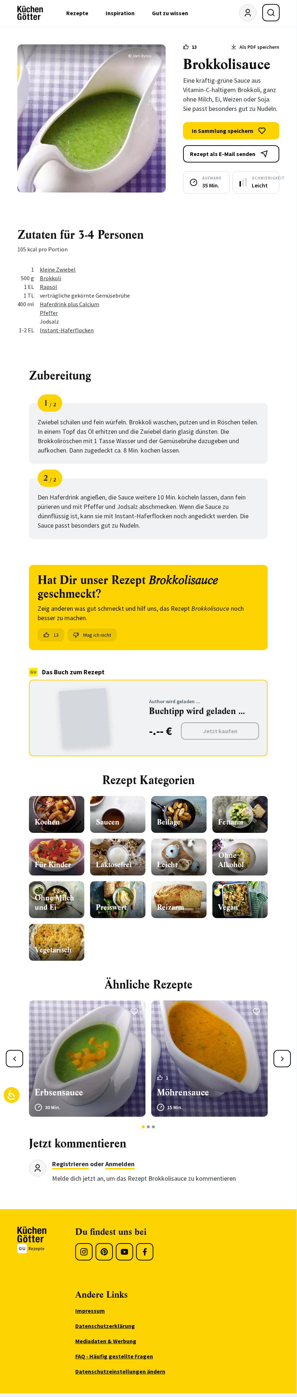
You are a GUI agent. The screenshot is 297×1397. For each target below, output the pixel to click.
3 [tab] (153, 1126)
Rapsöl (48, 286)
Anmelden (120, 1164)
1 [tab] (143, 1126)
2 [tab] (148, 1126)
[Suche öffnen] (271, 12)
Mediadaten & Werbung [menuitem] (105, 1341)
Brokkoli (50, 278)
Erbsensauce (59, 1092)
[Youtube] (124, 1251)
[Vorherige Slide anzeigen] (14, 1058)
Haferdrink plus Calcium (69, 304)
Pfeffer (49, 312)
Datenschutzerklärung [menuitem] (105, 1325)
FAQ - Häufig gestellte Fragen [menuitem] (114, 1356)
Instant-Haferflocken (67, 330)
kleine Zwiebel (58, 269)
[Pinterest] (104, 1251)
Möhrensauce (183, 1092)
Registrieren (70, 1164)
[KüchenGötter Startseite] (30, 13)
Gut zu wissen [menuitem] (170, 13)
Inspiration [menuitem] (120, 13)
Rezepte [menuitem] (77, 13)
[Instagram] (84, 1251)
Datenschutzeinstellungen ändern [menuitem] (120, 1371)
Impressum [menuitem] (90, 1310)
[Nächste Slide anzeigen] (282, 1058)
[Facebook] (144, 1251)
